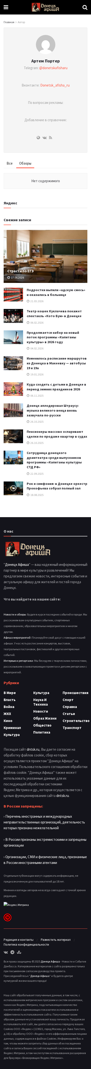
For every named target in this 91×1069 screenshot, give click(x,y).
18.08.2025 (36, 495)
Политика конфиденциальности (26, 944)
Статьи (69, 713)
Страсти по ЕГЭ (20, 270)
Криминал (12, 727)
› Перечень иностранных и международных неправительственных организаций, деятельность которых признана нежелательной (44, 822)
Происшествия (75, 692)
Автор (21, 22)
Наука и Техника (40, 702)
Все (10, 163)
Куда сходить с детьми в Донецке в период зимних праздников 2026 (56, 386)
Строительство (76, 720)
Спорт (68, 699)
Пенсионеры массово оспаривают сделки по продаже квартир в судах (57, 434)
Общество (42, 725)
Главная (9, 22)
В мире (10, 692)
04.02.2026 (36, 348)
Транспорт (72, 727)
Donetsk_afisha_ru (55, 85)
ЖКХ (7, 713)
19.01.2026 (36, 374)
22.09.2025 (36, 473)
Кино (8, 720)
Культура (12, 734)
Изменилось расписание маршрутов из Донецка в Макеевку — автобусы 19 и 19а (57, 363)
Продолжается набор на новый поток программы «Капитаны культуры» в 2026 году (53, 337)
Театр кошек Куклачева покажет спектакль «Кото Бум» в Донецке (54, 313)
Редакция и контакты (18, 940)
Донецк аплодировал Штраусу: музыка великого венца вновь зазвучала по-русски (53, 410)
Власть (10, 699)
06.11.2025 (36, 395)
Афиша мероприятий (17, 637)
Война (9, 706)
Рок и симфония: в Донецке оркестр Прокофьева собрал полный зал (57, 486)
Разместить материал (56, 940)
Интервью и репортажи (18, 660)
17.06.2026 (17, 277)
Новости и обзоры (15, 614)
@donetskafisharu (53, 68)
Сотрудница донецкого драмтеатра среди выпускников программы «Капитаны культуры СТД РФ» (54, 460)
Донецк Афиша (17, 564)
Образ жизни (45, 718)
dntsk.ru (33, 749)
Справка (70, 706)
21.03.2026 (36, 301)
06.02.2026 (36, 322)
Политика (41, 732)
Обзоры (25, 163)
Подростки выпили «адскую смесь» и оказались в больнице (56, 292)
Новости (40, 711)
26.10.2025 (36, 421)
